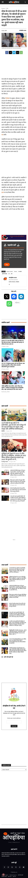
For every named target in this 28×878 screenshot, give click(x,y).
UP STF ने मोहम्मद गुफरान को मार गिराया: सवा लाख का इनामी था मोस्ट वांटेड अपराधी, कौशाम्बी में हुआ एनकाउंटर (13, 365)
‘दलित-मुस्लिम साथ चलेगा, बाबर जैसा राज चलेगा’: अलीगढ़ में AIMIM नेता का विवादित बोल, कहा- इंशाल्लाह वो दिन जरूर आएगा (12, 387)
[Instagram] (8, 867)
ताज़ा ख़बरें (5, 565)
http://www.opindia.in (13, 279)
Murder (15, 271)
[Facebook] (6, 52)
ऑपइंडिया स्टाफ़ (22, 30)
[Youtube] (23, 867)
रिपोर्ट (7, 8)
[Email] (17, 52)
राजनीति (3, 450)
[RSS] (12, 867)
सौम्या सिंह (3, 431)
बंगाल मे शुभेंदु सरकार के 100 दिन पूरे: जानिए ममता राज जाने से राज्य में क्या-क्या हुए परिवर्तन (18, 489)
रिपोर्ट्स (7, 98)
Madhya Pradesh (9, 271)
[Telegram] (14, 52)
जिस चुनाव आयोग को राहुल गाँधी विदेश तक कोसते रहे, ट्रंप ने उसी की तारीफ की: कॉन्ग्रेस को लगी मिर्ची (17, 481)
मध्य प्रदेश (20, 271)
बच (2, 135)
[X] (10, 52)
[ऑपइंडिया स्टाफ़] (5, 281)
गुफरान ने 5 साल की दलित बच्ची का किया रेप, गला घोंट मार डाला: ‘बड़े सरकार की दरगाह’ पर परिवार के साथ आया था (13, 342)
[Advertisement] (14, 520)
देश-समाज (3, 8)
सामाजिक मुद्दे (3, 420)
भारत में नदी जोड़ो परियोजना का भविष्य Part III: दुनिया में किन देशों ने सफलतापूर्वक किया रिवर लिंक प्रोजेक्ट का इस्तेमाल (17, 641)
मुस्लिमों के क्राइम (4, 273)
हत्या (3, 192)
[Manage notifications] (3, 874)
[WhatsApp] (21, 52)
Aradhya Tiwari (5, 461)
